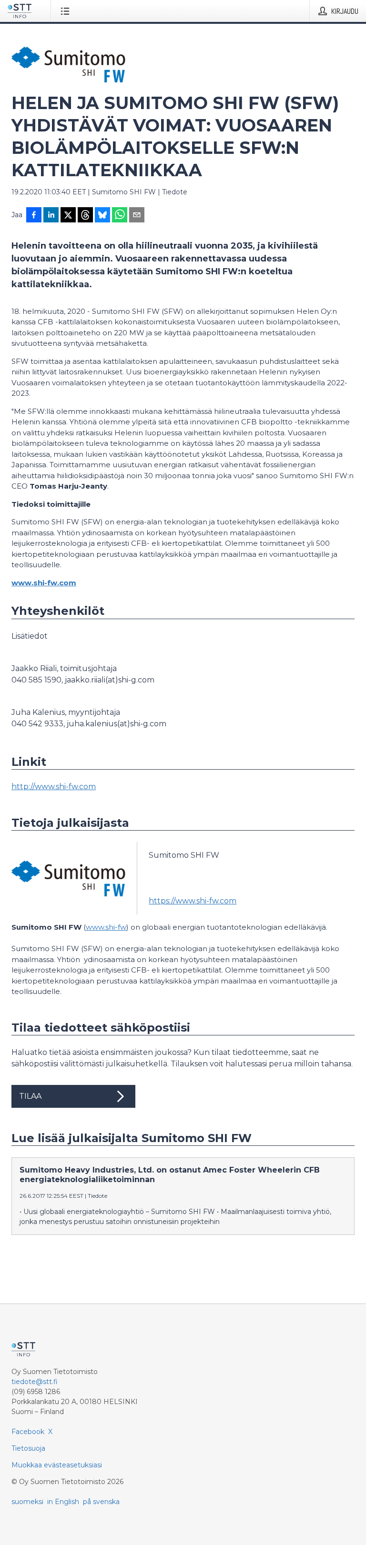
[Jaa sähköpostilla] (136, 215)
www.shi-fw (106, 927)
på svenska (101, 1501)
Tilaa (30, 1096)
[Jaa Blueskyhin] (102, 215)
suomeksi (27, 1501)
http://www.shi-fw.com (53, 786)
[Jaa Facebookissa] (33, 215)
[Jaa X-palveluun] (68, 215)
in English (63, 1501)
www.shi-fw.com (43, 582)
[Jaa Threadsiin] (85, 215)
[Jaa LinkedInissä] (51, 215)
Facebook (27, 1431)
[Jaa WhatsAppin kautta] (119, 215)
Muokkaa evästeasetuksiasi (56, 1465)
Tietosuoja (28, 1448)
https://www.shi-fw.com (192, 900)
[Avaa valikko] (66, 11)
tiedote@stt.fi (34, 1381)
